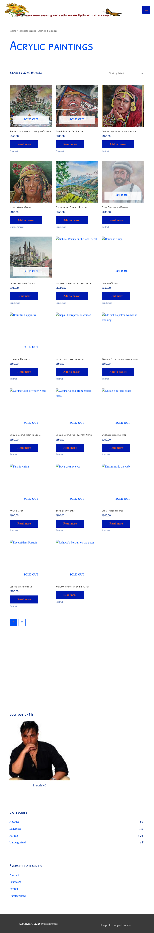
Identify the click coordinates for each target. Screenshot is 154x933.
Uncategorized (17, 842)
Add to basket (118, 144)
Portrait (13, 835)
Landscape (15, 828)
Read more (24, 144)
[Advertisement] (39, 668)
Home (13, 31)
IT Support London (120, 925)
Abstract (14, 821)
